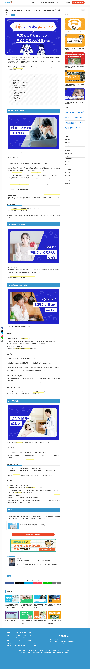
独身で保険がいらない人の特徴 (18, 85)
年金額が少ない (16, 83)
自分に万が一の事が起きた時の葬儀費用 (21, 82)
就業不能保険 (15, 97)
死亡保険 (15, 100)
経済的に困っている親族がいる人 (19, 92)
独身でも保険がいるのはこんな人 (18, 87)
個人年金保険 (69, 153)
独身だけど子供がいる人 (18, 93)
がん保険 (68, 145)
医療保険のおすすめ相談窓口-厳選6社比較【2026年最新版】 (32, 524)
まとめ (13, 102)
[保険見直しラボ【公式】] (9, 2)
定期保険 (68, 175)
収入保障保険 (69, 158)
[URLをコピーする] (56, 583)
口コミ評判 (68, 161)
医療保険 (68, 156)
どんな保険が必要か (16, 95)
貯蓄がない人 (15, 90)
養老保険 (68, 183)
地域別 (67, 164)
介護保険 (68, 150)
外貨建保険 (68, 169)
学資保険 (68, 172)
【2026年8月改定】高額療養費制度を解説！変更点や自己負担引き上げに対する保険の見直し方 (74, 112)
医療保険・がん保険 (17, 98)
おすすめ (68, 139)
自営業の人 (15, 89)
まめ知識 (12, 14)
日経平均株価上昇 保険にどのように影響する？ (74, 132)
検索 (83, 10)
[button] (9, 583)
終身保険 (68, 180)
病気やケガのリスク (17, 80)
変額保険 (68, 167)
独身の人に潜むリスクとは (17, 79)
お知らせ (68, 142)
